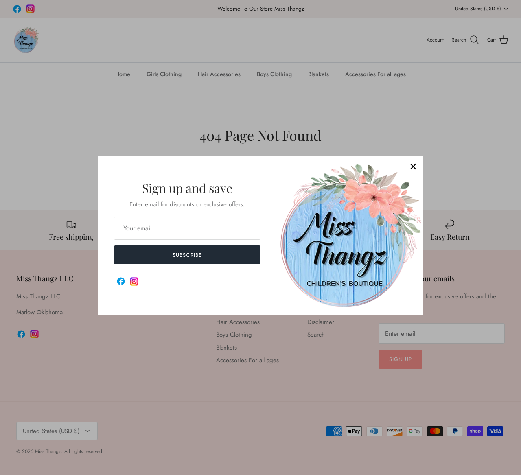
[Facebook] (121, 281)
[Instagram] (134, 281)
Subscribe (187, 255)
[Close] (413, 166)
